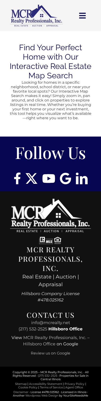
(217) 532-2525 (33, 329)
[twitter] (31, 178)
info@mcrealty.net (50, 322)
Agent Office (74, 387)
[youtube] (48, 178)
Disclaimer (20, 392)
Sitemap (21, 384)
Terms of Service (51, 387)
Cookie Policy (28, 387)
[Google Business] (65, 178)
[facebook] (17, 178)
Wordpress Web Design (41, 395)
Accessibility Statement (45, 384)
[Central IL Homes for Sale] (36, 6)
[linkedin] (82, 178)
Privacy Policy (75, 384)
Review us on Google (50, 353)
